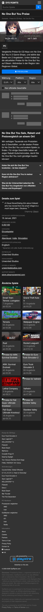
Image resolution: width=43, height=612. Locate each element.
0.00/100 (6, 224)
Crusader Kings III (8, 454)
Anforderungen (7, 467)
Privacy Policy (6, 543)
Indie (14, 238)
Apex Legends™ (7, 439)
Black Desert (6, 448)
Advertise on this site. (21, 565)
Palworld (4, 445)
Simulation (23, 238)
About (4, 531)
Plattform (20, 77)
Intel (5, 510)
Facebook (6, 549)
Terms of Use (6, 540)
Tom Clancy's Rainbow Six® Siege (13, 460)
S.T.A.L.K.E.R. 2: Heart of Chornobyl (14, 473)
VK (4, 552)
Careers (4, 534)
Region (32, 77)
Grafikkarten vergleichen (10, 513)
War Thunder (6, 494)
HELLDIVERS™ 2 (8, 442)
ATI (5, 518)
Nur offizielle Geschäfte (15, 87)
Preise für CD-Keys (16, 18)
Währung (6, 77)
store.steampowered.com (13, 274)
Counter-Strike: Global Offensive (12, 470)
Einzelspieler (8, 231)
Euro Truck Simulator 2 (9, 436)
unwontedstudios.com (12, 267)
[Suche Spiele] (38, 7)
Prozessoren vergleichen (10, 504)
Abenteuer (6, 238)
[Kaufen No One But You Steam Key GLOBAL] (21, 100)
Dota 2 (4, 488)
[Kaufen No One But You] (21, 119)
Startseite (10, 2)
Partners (4, 537)
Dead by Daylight (7, 457)
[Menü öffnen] (39, 2)
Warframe (5, 451)
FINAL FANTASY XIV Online (11, 463)
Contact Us (5, 546)
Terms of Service (19, 607)
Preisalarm (22, 71)
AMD (5, 507)
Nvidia (6, 524)
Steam (35, 211)
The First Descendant (9, 497)
